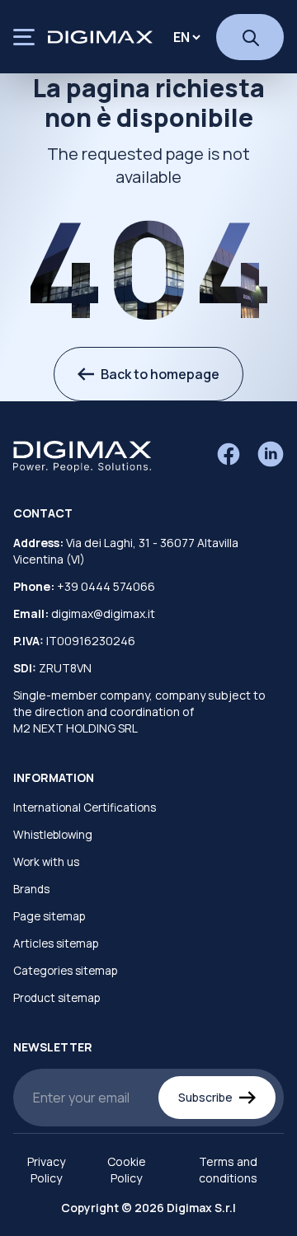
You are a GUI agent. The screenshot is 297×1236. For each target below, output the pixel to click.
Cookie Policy (126, 1170)
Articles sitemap (55, 943)
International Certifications (84, 807)
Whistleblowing (52, 834)
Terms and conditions (228, 1170)
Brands (31, 889)
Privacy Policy (46, 1170)
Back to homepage (160, 374)
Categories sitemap (65, 970)
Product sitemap (56, 997)
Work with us (46, 861)
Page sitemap (49, 916)
